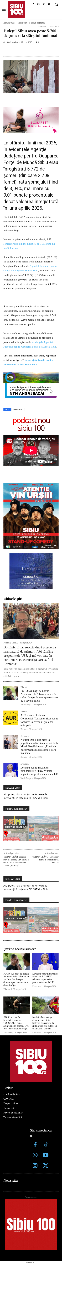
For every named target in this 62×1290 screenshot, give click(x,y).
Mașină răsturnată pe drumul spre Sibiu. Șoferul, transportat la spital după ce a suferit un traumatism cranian (44, 1023)
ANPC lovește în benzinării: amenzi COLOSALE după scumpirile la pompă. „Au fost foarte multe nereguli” (16, 1023)
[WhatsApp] (41, 49)
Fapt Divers (23, 23)
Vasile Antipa (12, 42)
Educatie (23, 687)
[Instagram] (38, 4)
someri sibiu (18, 409)
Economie (7, 1033)
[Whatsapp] (35, 1155)
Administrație (8, 23)
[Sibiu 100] (16, 9)
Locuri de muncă (38, 23)
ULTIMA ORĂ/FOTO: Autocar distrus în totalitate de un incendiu (45, 860)
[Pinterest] (33, 49)
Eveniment (24, 736)
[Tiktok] (45, 1145)
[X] (43, 4)
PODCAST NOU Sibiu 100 (31, 424)
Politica (6, 643)
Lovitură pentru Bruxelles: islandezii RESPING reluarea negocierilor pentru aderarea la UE (39, 771)
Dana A (15, 643)
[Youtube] (49, 4)
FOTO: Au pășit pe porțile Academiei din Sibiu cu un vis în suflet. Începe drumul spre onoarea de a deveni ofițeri (16, 979)
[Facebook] (33, 4)
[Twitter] (45, 1166)
